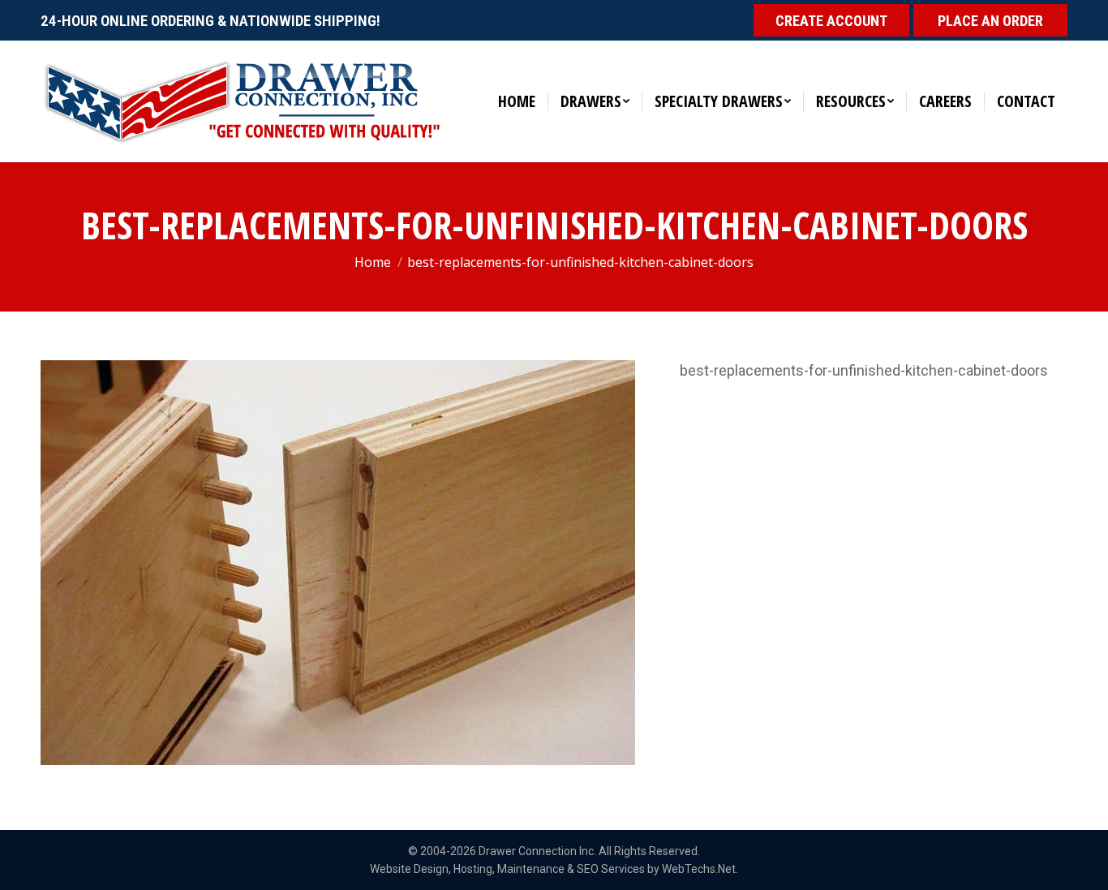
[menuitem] (517, 101)
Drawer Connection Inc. (537, 851)
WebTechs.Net (699, 868)
